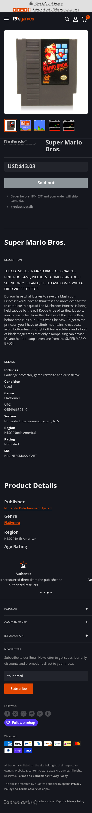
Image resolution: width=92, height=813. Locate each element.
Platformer (12, 522)
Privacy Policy (58, 776)
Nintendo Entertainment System (28, 508)
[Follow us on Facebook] (7, 714)
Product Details (22, 207)
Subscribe (19, 688)
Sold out (46, 183)
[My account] (75, 19)
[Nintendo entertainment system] (25, 142)
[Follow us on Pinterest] (32, 714)
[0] (84, 19)
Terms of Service (30, 789)
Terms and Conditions (32, 776)
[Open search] (67, 19)
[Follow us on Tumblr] (48, 714)
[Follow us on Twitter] (15, 714)
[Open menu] (6, 19)
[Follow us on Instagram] (24, 714)
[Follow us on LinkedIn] (40, 714)
